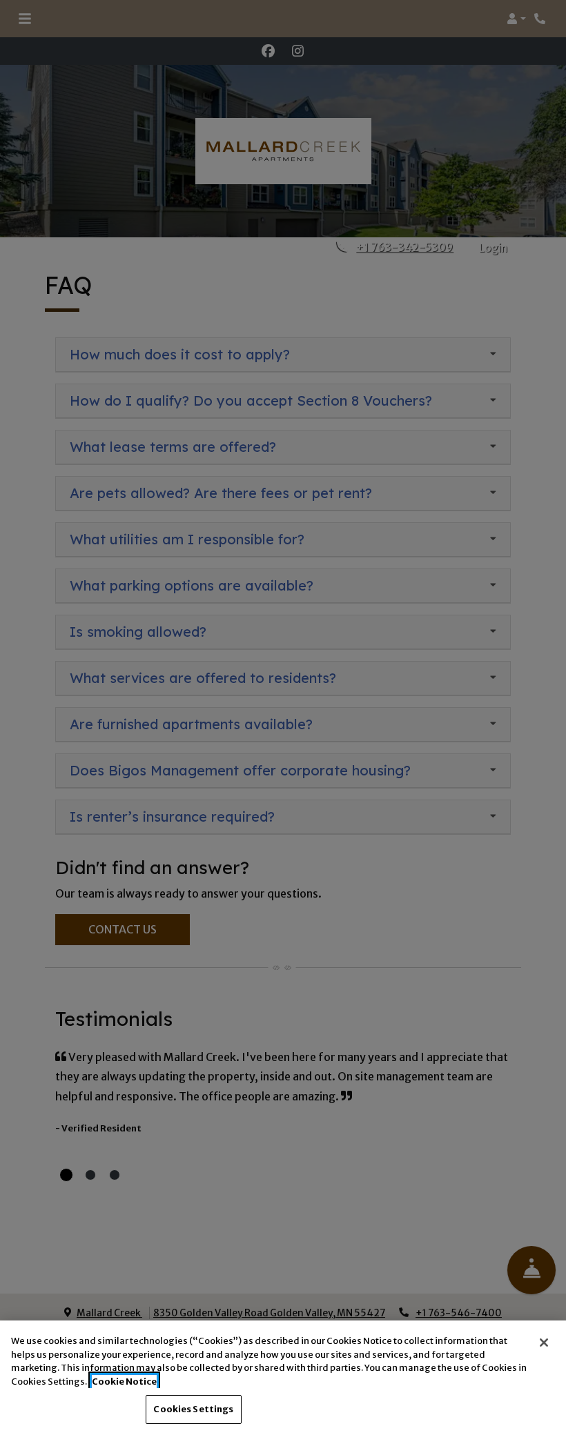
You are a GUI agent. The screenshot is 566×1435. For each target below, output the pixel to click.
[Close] (544, 1342)
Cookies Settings (193, 1409)
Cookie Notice (124, 1381)
